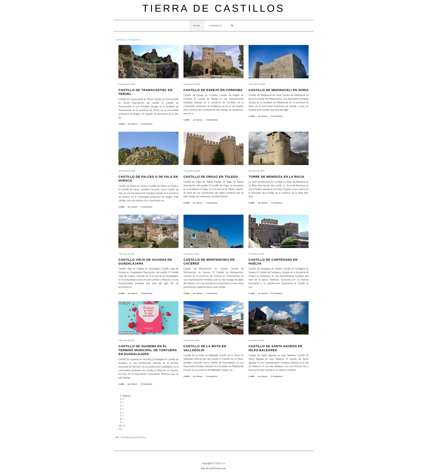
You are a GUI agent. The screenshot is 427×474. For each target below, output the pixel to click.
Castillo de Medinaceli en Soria (279, 90)
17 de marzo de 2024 (126, 84)
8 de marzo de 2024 (256, 171)
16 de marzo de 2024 (191, 84)
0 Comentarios (146, 124)
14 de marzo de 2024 (126, 171)
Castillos (121, 124)
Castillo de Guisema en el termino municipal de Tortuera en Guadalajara (147, 350)
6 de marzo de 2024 (191, 254)
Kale (223, 463)
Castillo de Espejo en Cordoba (213, 90)
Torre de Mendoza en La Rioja (276, 176)
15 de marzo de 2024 (257, 84)
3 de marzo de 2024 (191, 340)
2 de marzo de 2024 (256, 340)
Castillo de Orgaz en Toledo (210, 176)
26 (124, 426)
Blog (197, 26)
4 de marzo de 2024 (126, 340)
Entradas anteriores (133, 437)
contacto (215, 26)
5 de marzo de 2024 (256, 254)
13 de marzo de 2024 (191, 171)
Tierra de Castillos (213, 8)
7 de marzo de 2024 (126, 254)
